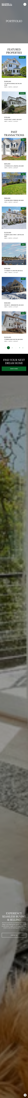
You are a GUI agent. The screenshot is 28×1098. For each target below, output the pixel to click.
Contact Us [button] (14, 935)
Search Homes (14, 368)
